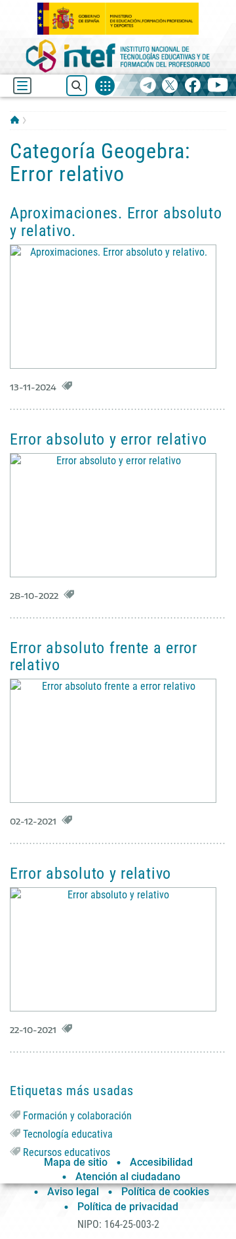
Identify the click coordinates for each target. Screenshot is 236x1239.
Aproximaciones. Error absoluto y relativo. (116, 221)
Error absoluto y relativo (90, 873)
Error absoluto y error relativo (108, 439)
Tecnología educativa (68, 1134)
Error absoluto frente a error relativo (103, 656)
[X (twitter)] (170, 86)
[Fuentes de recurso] (105, 85)
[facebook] (192, 86)
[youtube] (217, 86)
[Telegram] (148, 86)
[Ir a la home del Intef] (118, 56)
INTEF (15, 120)
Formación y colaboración (77, 1116)
